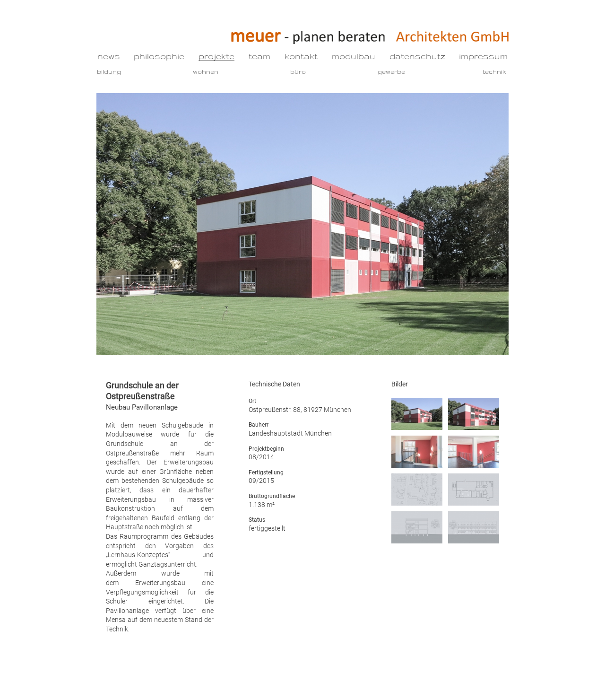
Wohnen (205, 71)
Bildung (109, 71)
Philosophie (159, 56)
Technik (494, 71)
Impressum (483, 56)
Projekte (216, 56)
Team (259, 56)
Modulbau (353, 56)
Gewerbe (391, 71)
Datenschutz (417, 56)
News (108, 56)
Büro (298, 71)
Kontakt (301, 56)
